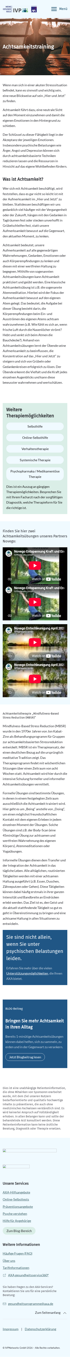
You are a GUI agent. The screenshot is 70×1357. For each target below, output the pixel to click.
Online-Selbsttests (16, 1200)
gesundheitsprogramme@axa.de (30, 1304)
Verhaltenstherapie (35, 449)
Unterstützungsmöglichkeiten (27, 973)
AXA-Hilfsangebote (16, 1192)
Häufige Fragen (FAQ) (17, 1254)
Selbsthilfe (35, 426)
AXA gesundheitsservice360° (28, 1275)
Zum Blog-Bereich (19, 1231)
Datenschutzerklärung (40, 1329)
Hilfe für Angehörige (17, 1221)
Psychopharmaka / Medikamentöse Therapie (35, 474)
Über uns (9, 1261)
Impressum (10, 1329)
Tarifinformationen (16, 1268)
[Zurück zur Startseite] (20, 9)
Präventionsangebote (18, 1207)
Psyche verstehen (15, 1214)
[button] (59, 9)
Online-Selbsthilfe (35, 438)
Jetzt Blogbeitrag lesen (25, 1057)
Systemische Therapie (35, 460)
